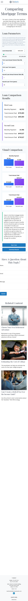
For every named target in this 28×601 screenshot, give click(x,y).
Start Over (14, 245)
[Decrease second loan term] (25, 85)
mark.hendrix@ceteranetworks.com (14, 591)
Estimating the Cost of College (13, 361)
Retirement (14, 599)
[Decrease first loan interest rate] (25, 64)
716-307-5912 (16, 580)
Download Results (14, 249)
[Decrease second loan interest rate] (25, 78)
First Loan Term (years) (8, 67)
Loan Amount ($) (7, 50)
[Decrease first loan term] (25, 71)
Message (2, 281)
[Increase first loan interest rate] (25, 62)
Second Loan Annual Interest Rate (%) (12, 74)
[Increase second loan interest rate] (25, 77)
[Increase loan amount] (25, 50)
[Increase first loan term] (25, 69)
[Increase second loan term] (25, 84)
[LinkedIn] (14, 593)
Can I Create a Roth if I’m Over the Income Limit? (13, 393)
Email (1, 273)
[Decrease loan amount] (25, 51)
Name (1, 265)
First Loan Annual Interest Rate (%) (12, 60)
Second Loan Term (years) (9, 81)
